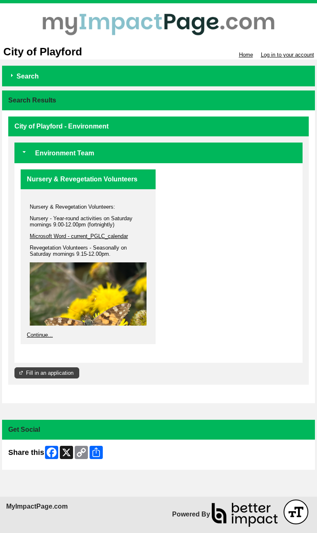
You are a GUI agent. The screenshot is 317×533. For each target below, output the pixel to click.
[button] (296, 512)
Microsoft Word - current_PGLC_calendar (79, 236)
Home (246, 55)
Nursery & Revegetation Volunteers (82, 179)
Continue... (40, 335)
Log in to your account (287, 55)
